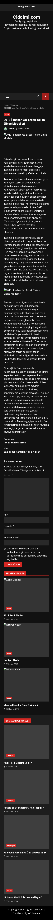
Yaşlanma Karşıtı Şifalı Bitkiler (22, 450)
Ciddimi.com (26, 17)
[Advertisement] (26, 60)
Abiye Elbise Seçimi (15, 440)
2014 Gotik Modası (26, 595)
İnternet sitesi (11, 537)
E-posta (9, 526)
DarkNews (18, 913)
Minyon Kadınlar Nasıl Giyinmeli (26, 685)
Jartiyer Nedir (26, 640)
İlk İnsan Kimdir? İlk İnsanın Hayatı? (26, 877)
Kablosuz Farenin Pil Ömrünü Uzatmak (26, 832)
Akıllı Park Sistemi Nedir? (26, 742)
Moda (7, 114)
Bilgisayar (11, 845)
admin (11, 128)
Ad (6, 514)
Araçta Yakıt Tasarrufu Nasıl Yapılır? (26, 787)
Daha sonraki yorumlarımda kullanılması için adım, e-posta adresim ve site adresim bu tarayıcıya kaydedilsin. (27, 554)
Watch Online (45, 96)
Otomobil (10, 756)
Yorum (8, 475)
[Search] (38, 96)
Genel (9, 890)
